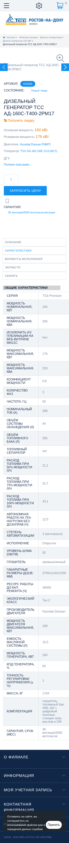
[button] (25, 190)
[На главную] (4, 37)
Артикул (11, 83)
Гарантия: (12, 207)
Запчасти (13, 267)
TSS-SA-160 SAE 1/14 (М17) (38, 151)
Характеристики (18, 250)
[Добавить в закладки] (7, 201)
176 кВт (42, 136)
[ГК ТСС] (34, 19)
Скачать (11, 275)
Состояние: (14, 90)
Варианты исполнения (24, 259)
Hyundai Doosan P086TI (35, 144)
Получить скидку (20, 120)
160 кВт (41, 130)
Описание (13, 242)
